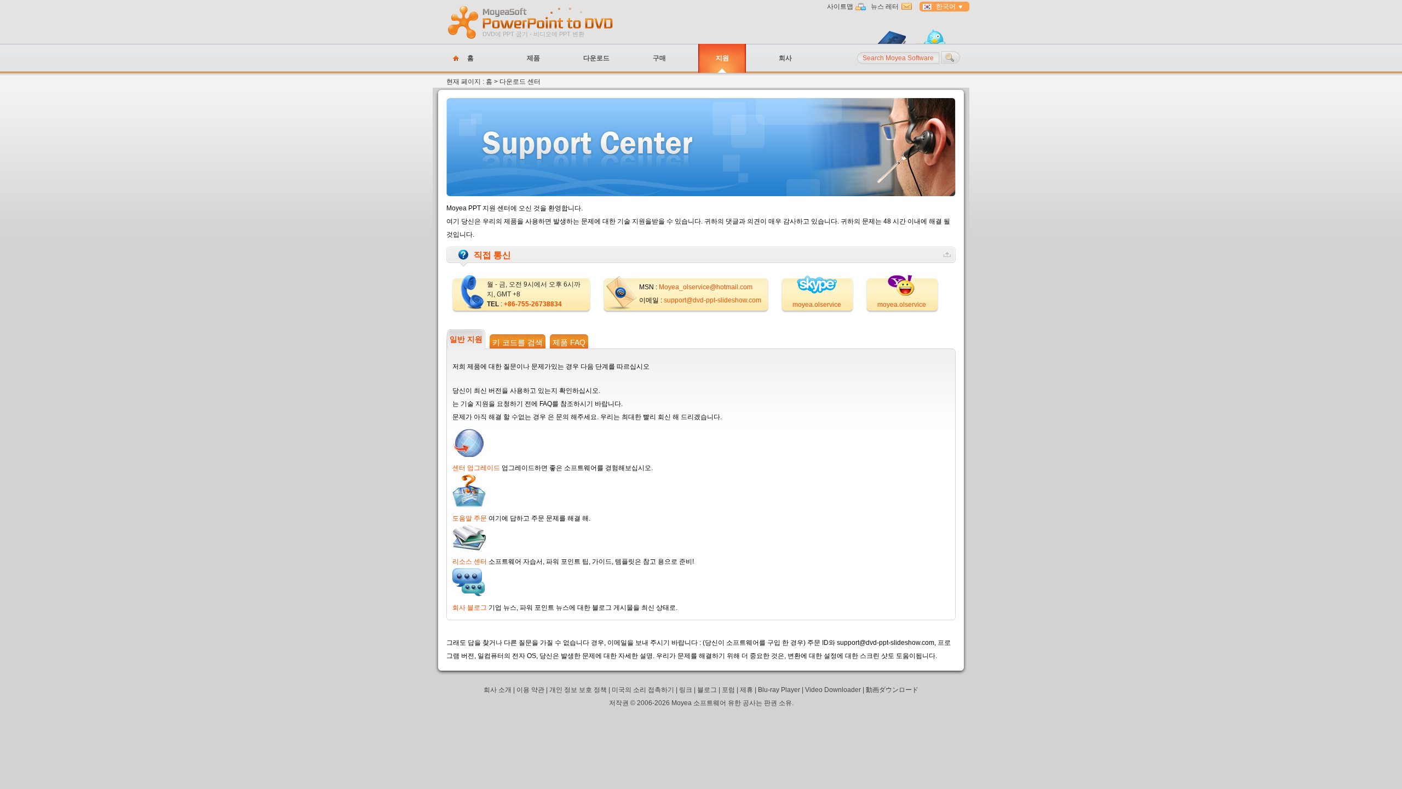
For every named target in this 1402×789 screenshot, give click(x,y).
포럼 (728, 690)
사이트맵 (840, 6)
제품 (533, 58)
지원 (722, 58)
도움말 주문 (469, 518)
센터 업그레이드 (476, 468)
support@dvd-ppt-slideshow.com (712, 300)
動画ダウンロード (892, 690)
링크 (685, 690)
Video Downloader (833, 690)
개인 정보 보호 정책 (578, 690)
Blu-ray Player (779, 690)
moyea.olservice (816, 304)
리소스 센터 (469, 561)
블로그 (707, 690)
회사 (785, 58)
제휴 (746, 690)
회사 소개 (498, 690)
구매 (659, 58)
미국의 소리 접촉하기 (643, 690)
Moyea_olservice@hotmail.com (705, 287)
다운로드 (596, 58)
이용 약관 (530, 690)
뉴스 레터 (885, 6)
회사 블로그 (469, 607)
